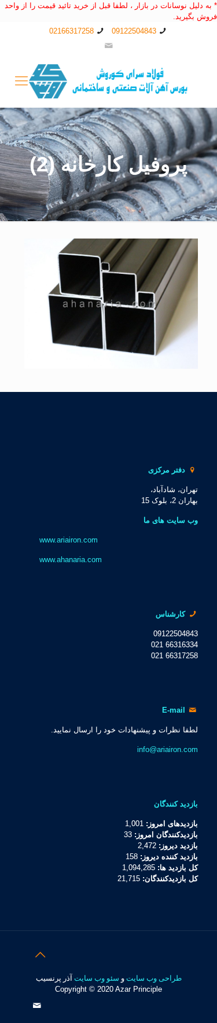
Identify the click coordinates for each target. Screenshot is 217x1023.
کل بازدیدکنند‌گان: (169, 878)
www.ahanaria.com (70, 559)
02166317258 (71, 31)
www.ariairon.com (68, 540)
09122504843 (134, 31)
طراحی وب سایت (154, 978)
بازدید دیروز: (177, 845)
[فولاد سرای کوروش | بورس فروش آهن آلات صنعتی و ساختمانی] (108, 81)
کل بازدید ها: (176, 867)
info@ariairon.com (167, 749)
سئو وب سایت (96, 978)
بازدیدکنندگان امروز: (165, 834)
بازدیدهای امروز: (171, 823)
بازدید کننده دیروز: (168, 856)
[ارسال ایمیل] (108, 45)
